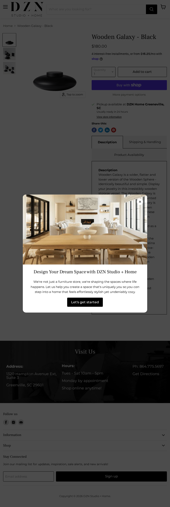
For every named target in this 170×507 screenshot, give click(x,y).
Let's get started (85, 302)
